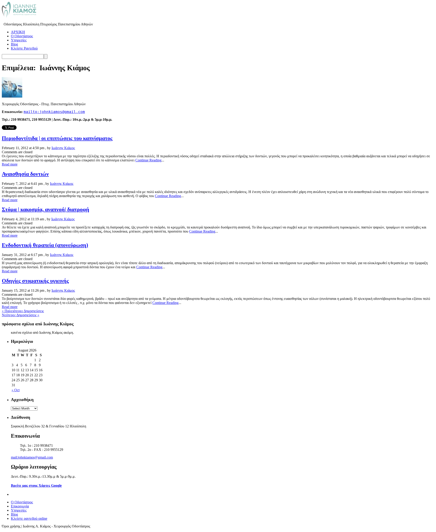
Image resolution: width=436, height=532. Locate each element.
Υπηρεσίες (19, 40)
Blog (14, 44)
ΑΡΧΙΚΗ (18, 32)
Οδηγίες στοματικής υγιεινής (35, 281)
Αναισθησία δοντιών (25, 174)
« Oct (16, 390)
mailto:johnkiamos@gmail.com (54, 112)
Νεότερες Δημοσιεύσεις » (20, 315)
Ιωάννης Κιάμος (63, 148)
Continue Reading (148, 160)
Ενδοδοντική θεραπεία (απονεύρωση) (45, 245)
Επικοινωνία (20, 506)
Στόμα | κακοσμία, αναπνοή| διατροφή (45, 209)
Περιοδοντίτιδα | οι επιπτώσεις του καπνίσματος (57, 138)
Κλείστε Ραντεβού (24, 48)
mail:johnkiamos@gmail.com (32, 457)
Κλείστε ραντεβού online (29, 518)
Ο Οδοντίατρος (22, 36)
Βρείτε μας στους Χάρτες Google (36, 485)
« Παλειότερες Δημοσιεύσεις (23, 311)
